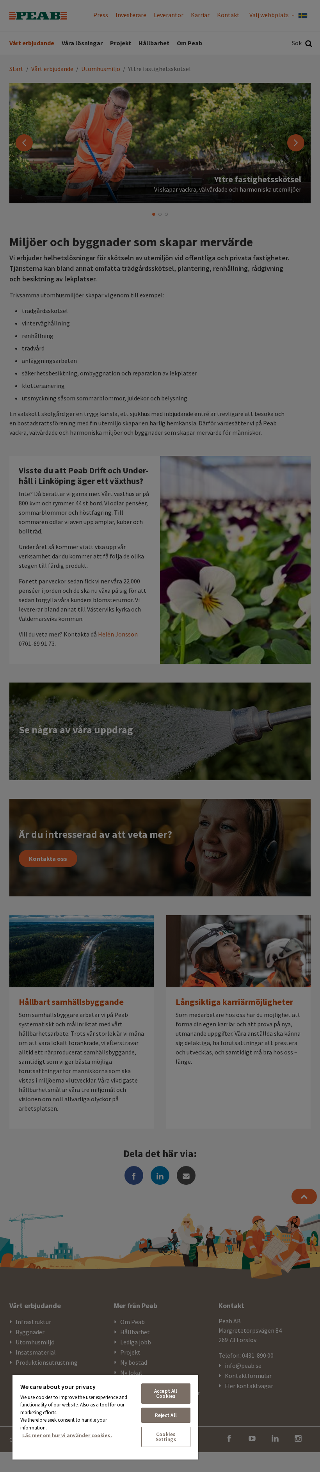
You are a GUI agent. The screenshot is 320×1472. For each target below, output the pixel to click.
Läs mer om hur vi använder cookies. (67, 1435)
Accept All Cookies (165, 1393)
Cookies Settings (166, 1437)
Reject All (166, 1415)
